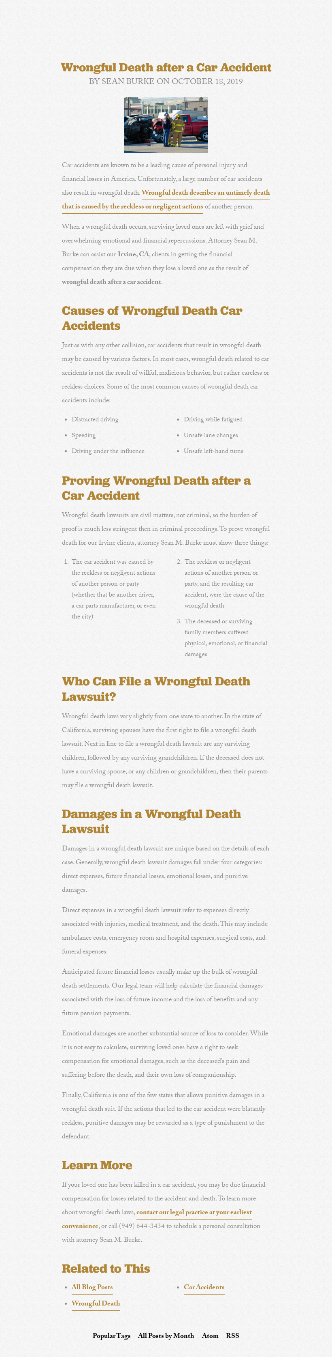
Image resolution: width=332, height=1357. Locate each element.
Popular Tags (112, 1337)
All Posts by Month (166, 1337)
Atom (210, 1337)
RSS (232, 1337)
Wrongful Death (96, 1304)
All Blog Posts (92, 1288)
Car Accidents (204, 1288)
